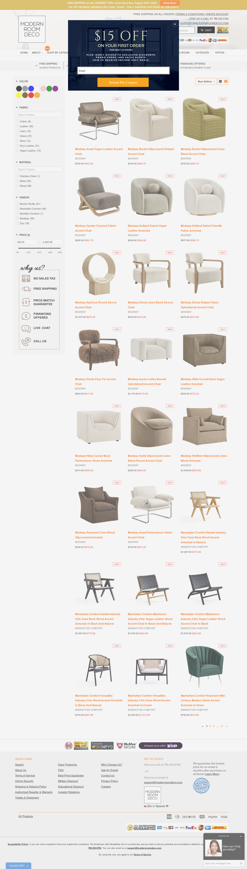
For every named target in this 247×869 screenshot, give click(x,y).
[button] (175, 24)
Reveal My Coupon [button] (123, 82)
